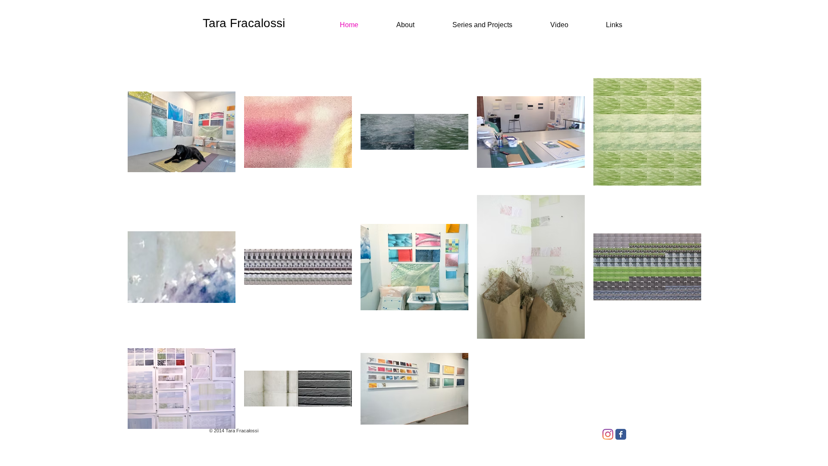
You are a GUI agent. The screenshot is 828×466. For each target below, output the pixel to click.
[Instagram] (607, 434)
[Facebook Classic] (620, 434)
